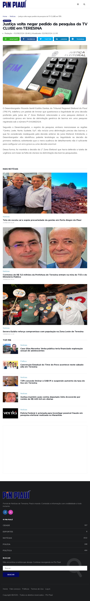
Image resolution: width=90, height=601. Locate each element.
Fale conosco (15, 589)
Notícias (13, 16)
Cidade (45, 525)
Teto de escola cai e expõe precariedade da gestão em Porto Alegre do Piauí (42, 220)
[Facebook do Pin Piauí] (5, 512)
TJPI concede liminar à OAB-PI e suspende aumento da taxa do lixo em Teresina (52, 382)
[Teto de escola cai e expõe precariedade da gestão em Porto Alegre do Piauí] (45, 193)
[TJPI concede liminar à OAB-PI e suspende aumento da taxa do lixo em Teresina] (10, 381)
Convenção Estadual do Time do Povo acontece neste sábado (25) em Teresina (51, 366)
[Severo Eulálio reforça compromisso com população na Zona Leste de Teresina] (45, 304)
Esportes (45, 531)
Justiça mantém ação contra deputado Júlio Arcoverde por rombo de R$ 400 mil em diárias (50, 398)
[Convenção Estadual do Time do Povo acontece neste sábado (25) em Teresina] (10, 365)
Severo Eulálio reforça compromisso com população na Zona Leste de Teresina (43, 331)
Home (5, 16)
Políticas (25, 589)
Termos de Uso (37, 589)
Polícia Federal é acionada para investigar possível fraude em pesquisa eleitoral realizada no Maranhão (51, 414)
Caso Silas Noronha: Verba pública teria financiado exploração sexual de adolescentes (51, 350)
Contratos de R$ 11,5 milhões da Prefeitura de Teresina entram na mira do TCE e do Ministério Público (45, 276)
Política (23, 361)
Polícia (45, 544)
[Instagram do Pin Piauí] (10, 512)
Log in (47, 589)
